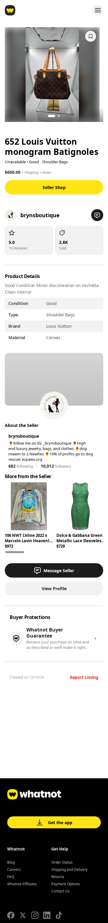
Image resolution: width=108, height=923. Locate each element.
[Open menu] (97, 10)
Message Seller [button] (59, 570)
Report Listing (84, 677)
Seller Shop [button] (54, 187)
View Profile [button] (54, 588)
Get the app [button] (60, 822)
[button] (97, 215)
